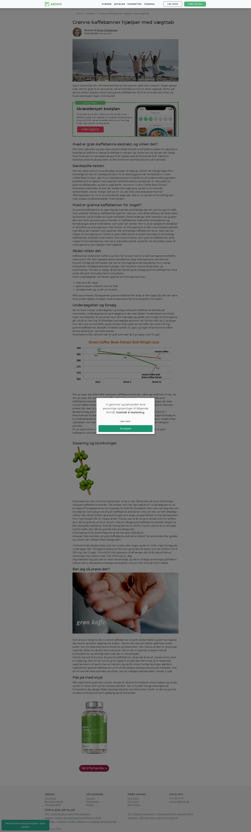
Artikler (119, 4)
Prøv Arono (195, 4)
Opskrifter (134, 4)
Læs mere (172, 4)
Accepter (125, 428)
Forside (107, 4)
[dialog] (125, 416)
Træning (149, 4)
